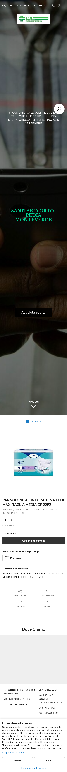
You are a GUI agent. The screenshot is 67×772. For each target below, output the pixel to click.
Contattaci (40, 5)
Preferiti (20, 606)
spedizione (8, 525)
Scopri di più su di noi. (13, 752)
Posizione (23, 5)
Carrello (47, 606)
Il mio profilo (20, 595)
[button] (14, 558)
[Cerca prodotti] (59, 109)
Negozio (7, 509)
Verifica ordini (46, 595)
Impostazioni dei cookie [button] (33, 768)
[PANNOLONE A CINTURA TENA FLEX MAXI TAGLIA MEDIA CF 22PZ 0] (33, 462)
